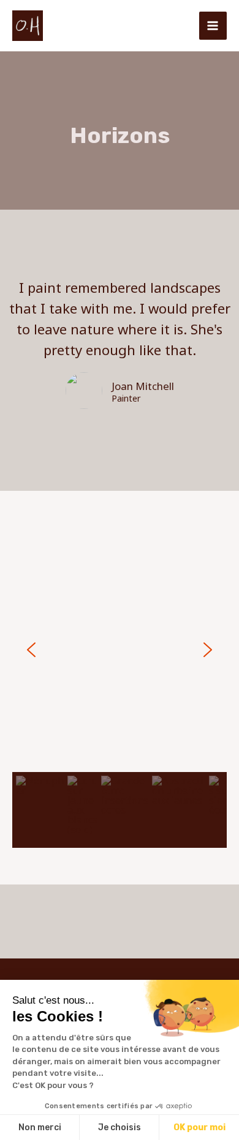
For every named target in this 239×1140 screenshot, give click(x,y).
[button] (31, 650)
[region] (119, 688)
